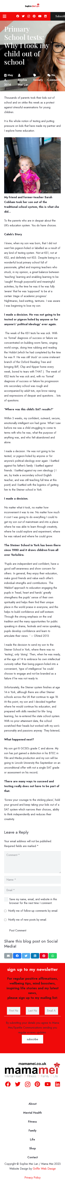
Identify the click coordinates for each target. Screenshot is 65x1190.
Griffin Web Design (44, 1169)
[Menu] (4, 16)
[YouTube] (39, 16)
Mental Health (32, 1113)
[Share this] (17, 956)
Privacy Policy (32, 1178)
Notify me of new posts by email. (27, 920)
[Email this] (8, 956)
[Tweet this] (26, 956)
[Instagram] (28, 16)
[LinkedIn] (45, 16)
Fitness (32, 1122)
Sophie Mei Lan (23, 82)
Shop (32, 1148)
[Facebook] (17, 16)
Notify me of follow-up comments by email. (33, 911)
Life (32, 1139)
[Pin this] (44, 956)
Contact (32, 1157)
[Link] (32, 6)
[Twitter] (23, 16)
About (33, 1104)
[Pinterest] (34, 16)
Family (32, 1131)
